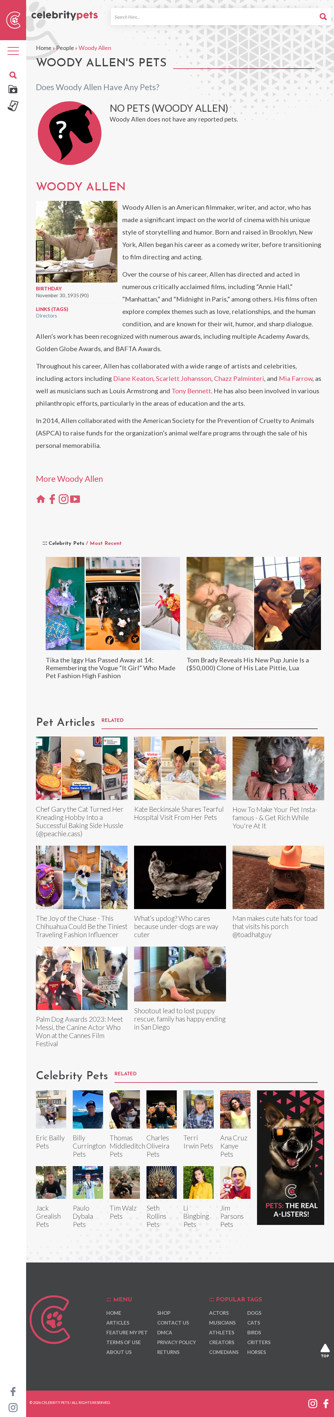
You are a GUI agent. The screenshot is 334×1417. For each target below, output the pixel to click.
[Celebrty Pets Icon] (13, 19)
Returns (168, 1352)
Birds (254, 1332)
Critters (258, 1342)
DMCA (164, 1332)
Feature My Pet (127, 1332)
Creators (221, 1342)
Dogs (254, 1313)
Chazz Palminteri (239, 378)
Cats (253, 1323)
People (65, 47)
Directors (46, 315)
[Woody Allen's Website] (41, 498)
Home (44, 47)
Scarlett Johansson (183, 378)
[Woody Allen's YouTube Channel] (75, 498)
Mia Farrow (295, 378)
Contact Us (173, 1323)
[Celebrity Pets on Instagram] (13, 1406)
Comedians (223, 1352)
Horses (256, 1352)
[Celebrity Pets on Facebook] (13, 1390)
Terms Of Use (123, 1342)
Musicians (222, 1323)
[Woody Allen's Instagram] (63, 498)
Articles (117, 1323)
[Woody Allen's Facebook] (52, 498)
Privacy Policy (176, 1342)
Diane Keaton (133, 378)
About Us (118, 1352)
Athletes (221, 1332)
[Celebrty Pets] (64, 12)
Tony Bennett (191, 391)
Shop (163, 1313)
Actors (219, 1313)
